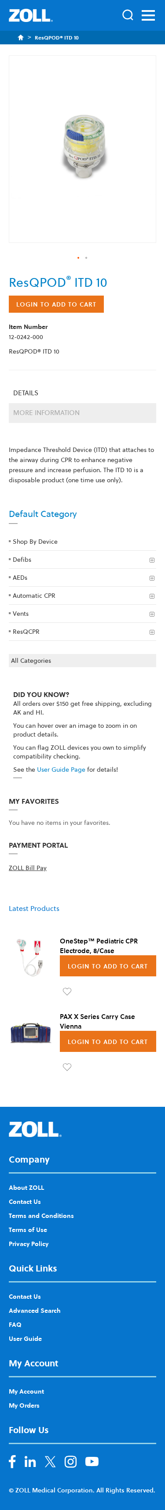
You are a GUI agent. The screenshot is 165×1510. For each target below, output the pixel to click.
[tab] (82, 393)
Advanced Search (35, 1310)
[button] (79, 258)
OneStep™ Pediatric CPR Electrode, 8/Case (99, 945)
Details (25, 392)
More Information (46, 412)
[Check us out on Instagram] (71, 1463)
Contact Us (25, 1201)
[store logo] (31, 15)
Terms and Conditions (41, 1215)
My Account (26, 1391)
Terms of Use (28, 1229)
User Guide (25, 1338)
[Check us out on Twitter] (50, 1463)
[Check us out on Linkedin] (30, 1463)
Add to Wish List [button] (67, 991)
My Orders (24, 1405)
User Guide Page (61, 769)
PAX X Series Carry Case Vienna (97, 1021)
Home (21, 38)
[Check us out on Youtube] (92, 1463)
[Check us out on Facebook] (12, 1463)
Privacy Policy (28, 1243)
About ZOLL (26, 1187)
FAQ (15, 1324)
